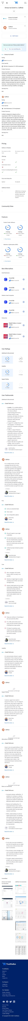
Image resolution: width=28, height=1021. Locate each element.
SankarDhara (11, 517)
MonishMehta (11, 601)
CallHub (10, 26)
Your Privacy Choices (7, 1010)
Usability (4, 366)
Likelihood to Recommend (8, 353)
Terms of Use (5, 1005)
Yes (5, 49)
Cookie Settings (5, 1013)
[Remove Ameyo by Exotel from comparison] (25, 16)
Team (3, 973)
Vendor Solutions (6, 992)
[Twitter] (10, 1002)
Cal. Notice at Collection (8, 1012)
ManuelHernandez (12, 491)
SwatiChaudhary (12, 448)
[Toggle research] (7, 2)
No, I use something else (15, 49)
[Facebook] (7, 1002)
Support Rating (5, 379)
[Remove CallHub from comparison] (25, 26)
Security (4, 1006)
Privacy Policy (5, 1008)
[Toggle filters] (2, 2)
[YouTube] (4, 1002)
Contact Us (4, 978)
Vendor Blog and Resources (8, 995)
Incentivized (7, 552)
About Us (4, 971)
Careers (4, 974)
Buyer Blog (4, 986)
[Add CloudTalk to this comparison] (23, 279)
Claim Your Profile (6, 994)
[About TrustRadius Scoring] (3, 60)
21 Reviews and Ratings (12, 19)
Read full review (8, 452)
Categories (4, 984)
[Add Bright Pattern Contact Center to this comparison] (23, 325)
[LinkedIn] (14, 1002)
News (3, 976)
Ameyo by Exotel (12, 17)
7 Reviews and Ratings (12, 28)
